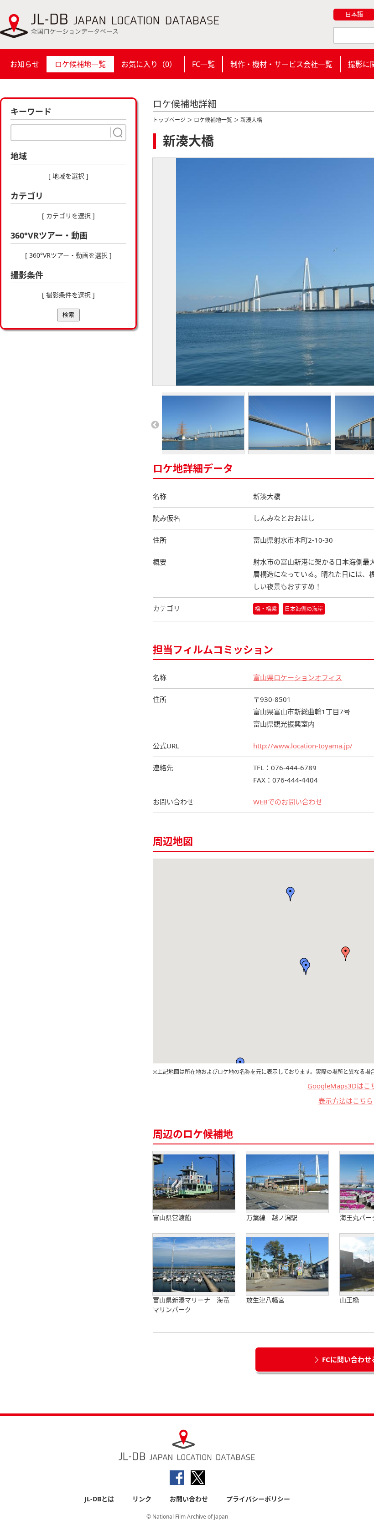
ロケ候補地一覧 (80, 64)
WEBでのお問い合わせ (287, 801)
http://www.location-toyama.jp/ (303, 745)
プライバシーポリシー (258, 1498)
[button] (346, 954)
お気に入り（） (149, 64)
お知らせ (24, 64)
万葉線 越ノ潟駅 (271, 1217)
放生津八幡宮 (265, 1300)
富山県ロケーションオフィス (297, 677)
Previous (155, 425)
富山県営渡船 (172, 1217)
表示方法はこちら (345, 1100)
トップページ (169, 120)
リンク (141, 1498)
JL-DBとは (99, 1498)
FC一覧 (203, 64)
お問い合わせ (189, 1498)
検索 (68, 314)
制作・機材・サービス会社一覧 (281, 64)
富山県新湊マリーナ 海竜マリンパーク (191, 1305)
